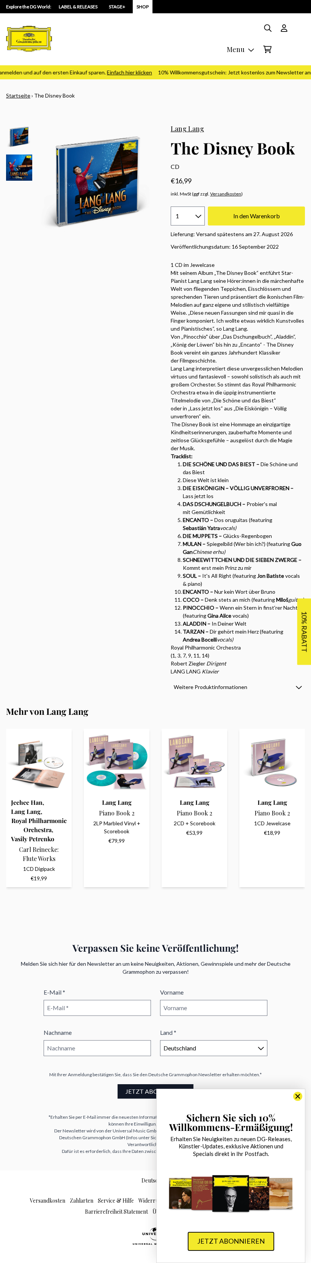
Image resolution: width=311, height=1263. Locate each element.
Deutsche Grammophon (173, 1074)
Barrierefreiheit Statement (116, 1211)
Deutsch (151, 1180)
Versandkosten (225, 194)
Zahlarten (81, 1200)
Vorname (172, 992)
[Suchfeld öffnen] (267, 28)
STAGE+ (117, 6)
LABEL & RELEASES (78, 6)
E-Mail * (54, 992)
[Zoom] (97, 182)
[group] (19, 137)
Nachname (58, 1032)
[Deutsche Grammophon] (29, 38)
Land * (168, 1032)
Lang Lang (187, 128)
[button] (238, 687)
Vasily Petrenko (32, 839)
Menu (236, 49)
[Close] (297, 1096)
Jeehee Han (26, 802)
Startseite (18, 95)
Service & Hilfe (116, 1200)
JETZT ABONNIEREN (155, 1091)
